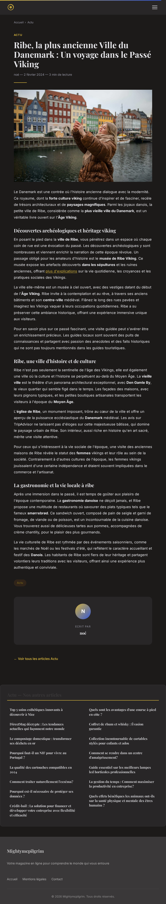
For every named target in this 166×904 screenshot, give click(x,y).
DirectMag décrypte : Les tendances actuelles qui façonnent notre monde (37, 726)
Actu (30, 22)
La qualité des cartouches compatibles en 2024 (41, 769)
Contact (57, 879)
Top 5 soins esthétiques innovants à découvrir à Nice (36, 711)
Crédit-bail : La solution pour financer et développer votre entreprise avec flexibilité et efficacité (42, 810)
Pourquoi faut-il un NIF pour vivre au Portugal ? (38, 755)
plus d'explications (61, 271)
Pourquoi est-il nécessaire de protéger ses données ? (41, 793)
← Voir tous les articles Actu (36, 659)
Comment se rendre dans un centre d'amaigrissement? (115, 755)
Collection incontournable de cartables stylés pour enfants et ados (118, 740)
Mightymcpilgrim (25, 851)
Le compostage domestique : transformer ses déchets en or (41, 740)
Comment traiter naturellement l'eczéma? (41, 781)
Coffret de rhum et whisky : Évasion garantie (116, 726)
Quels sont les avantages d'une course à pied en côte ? (122, 711)
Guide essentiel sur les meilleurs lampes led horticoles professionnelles (120, 769)
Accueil (19, 22)
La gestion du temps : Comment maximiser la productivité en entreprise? (121, 783)
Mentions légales (34, 879)
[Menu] (154, 7)
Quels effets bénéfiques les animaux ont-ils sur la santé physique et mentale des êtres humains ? (122, 801)
